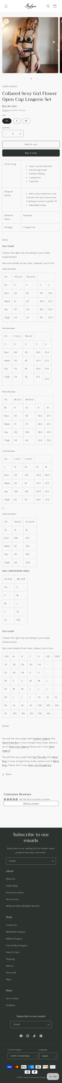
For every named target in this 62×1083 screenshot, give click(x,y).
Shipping (5, 110)
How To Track (12, 952)
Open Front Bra (10, 742)
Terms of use (12, 899)
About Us (10, 879)
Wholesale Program (15, 932)
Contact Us (11, 925)
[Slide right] (37, 78)
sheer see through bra (39, 765)
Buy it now (31, 153)
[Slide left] (24, 78)
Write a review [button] (31, 803)
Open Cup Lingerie (19, 746)
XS (6, 121)
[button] (6, 6)
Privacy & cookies (14, 892)
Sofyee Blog (12, 886)
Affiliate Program (14, 939)
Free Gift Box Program (16, 945)
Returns (10, 966)
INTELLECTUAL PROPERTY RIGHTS (23, 906)
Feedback (10, 1005)
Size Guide (11, 972)
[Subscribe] (52, 861)
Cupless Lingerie (41, 738)
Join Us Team (12, 998)
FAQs (8, 979)
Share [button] (8, 774)
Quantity (6, 128)
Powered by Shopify (37, 1077)
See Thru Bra (39, 757)
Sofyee (26, 1077)
